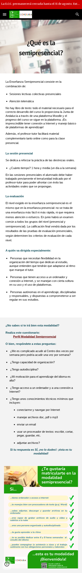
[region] (41, 4)
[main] (41, 46)
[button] (4, 14)
